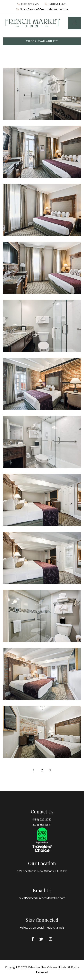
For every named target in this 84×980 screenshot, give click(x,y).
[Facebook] (33, 939)
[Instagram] (50, 939)
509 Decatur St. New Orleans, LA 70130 (42, 871)
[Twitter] (41, 939)
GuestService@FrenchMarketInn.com (44, 9)
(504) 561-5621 (42, 825)
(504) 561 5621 (58, 4)
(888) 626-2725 (30, 4)
